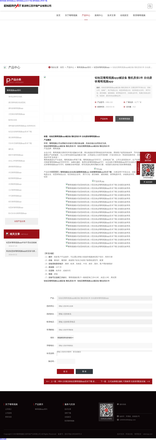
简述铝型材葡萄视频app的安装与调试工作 (21, 251)
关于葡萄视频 (71, 15)
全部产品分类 (19, 221)
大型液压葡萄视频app (16, 114)
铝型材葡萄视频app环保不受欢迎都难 (21, 243)
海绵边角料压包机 (15, 97)
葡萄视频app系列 (84, 67)
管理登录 (137, 434)
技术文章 (111, 15)
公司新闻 (8, 413)
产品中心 (86, 15)
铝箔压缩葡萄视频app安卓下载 (20, 132)
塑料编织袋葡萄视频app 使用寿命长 (22, 126)
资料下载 (68, 413)
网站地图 (3, 439)
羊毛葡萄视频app (14, 196)
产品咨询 (104, 119)
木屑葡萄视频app (14, 184)
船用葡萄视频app (14, 178)
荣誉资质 (8, 417)
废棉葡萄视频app (14, 167)
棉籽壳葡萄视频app (15, 155)
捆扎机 (11, 149)
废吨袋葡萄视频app (15, 108)
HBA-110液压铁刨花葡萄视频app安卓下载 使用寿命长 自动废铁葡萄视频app (89, 381)
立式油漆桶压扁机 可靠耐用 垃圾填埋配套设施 (126, 381)
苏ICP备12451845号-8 (73, 434)
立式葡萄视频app (14, 190)
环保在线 (129, 434)
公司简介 (8, 409)
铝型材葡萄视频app (102, 67)
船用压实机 (12, 120)
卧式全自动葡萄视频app (17, 213)
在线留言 (124, 15)
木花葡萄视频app (14, 172)
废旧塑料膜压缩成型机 (17, 102)
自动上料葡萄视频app (16, 161)
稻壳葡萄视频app (14, 202)
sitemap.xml (147, 434)
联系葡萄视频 (139, 15)
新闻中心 (99, 15)
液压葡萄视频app (14, 137)
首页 (58, 15)
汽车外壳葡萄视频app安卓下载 (20, 143)
